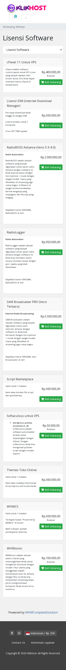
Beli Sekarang (52, 82)
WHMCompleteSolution (41, 612)
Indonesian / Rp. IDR (42, 633)
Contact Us (18, 642)
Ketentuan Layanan (42, 642)
